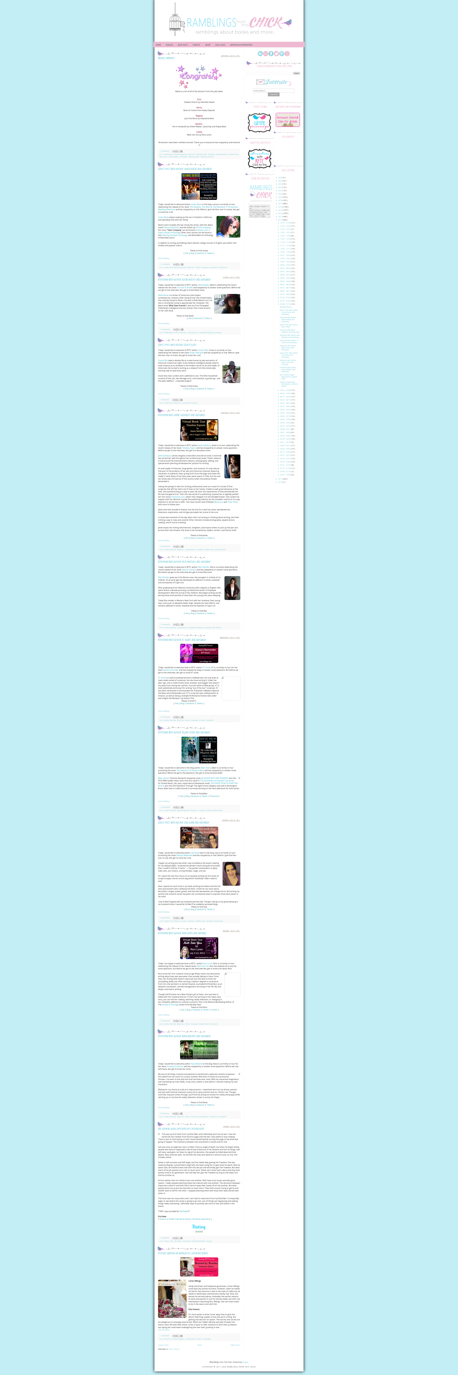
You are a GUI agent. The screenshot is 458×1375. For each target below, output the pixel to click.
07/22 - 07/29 (285, 297)
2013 (280, 216)
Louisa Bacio (196, 204)
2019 (280, 197)
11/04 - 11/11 (285, 249)
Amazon (163, 1219)
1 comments (165, 1336)
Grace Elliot (203, 350)
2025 (280, 177)
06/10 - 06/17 (285, 400)
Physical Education (171, 227)
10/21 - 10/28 (285, 255)
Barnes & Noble (183, 1219)
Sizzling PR (183, 157)
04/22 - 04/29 (285, 423)
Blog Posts (182, 44)
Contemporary (192, 333)
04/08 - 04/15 (285, 429)
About (207, 44)
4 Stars (167, 1241)
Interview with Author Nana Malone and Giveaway (184, 1036)
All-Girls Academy (203, 227)
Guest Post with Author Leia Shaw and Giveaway (183, 822)
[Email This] (173, 151)
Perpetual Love (178, 497)
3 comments (165, 400)
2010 (280, 482)
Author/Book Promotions (241, 44)
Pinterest (214, 796)
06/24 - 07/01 (285, 393)
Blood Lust (218, 502)
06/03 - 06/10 (285, 403)
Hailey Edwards (221, 154)
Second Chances (189, 569)
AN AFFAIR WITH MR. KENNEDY (214, 778)
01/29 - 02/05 (285, 462)
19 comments (165, 1021)
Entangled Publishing (206, 333)
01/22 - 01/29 (285, 465)
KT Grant (206, 667)
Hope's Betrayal (196, 352)
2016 (280, 207)
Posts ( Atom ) (174, 1349)
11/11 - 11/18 (285, 245)
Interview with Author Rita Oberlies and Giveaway (184, 561)
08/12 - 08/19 (285, 288)
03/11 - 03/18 (285, 442)
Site (186, 253)
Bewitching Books (180, 154)
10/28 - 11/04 (285, 252)
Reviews (169, 44)
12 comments (165, 264)
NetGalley (183, 1211)
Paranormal (223, 267)
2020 (280, 194)
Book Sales (220, 44)
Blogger (245, 1362)
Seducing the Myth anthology (174, 235)
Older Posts (235, 1345)
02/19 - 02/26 (285, 452)
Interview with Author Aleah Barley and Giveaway (184, 279)
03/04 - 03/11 (285, 445)
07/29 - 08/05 (285, 294)
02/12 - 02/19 (285, 455)
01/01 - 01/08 (285, 475)
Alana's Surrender (171, 670)
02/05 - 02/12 (285, 458)
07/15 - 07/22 (285, 301)
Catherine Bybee (178, 1339)
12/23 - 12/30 (285, 226)
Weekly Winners (166, 58)
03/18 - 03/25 (285, 439)
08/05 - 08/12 (285, 291)
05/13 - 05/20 (285, 413)
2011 (280, 479)
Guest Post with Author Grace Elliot (177, 345)
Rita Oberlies (203, 567)
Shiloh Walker (174, 157)
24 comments (165, 918)
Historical (194, 403)
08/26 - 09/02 (285, 281)
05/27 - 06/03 (285, 406)
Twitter (209, 253)
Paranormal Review (199, 1241)
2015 (280, 210)
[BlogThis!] (176, 151)
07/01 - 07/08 (285, 390)
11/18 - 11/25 (285, 242)
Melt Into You (203, 966)
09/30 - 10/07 (285, 265)
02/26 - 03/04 (285, 449)
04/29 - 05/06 (285, 419)
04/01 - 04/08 (285, 432)
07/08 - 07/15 (285, 304)
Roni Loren (164, 157)
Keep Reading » (164, 258)
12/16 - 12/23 (285, 229)
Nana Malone (196, 1064)
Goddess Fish (209, 550)
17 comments (165, 624)
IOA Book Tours (233, 154)
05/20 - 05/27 (285, 409)
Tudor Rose (232, 502)
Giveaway (211, 154)
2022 (280, 187)
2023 (280, 184)
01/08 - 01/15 (285, 471)
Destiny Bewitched (184, 855)
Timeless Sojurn (189, 448)
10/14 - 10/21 (285, 258)
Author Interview (180, 333)
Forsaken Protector (175, 1066)
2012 (280, 220)
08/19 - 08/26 (285, 284)
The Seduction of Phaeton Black (190, 770)
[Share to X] (179, 151)
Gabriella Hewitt (201, 154)
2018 (280, 200)
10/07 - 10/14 (285, 262)
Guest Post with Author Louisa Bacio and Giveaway (185, 169)
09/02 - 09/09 (285, 278)
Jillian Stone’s (163, 778)
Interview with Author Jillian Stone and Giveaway (184, 732)
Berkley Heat (169, 154)
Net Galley (178, 1241)
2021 (280, 190)
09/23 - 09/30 (285, 268)
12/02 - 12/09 (285, 236)
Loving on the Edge (170, 1004)
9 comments (165, 1113)
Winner (211, 157)
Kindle (171, 1219)
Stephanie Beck (194, 157)
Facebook (200, 253)
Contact (196, 44)
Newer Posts (164, 1345)
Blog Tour (191, 154)
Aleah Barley (203, 285)
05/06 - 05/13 (285, 416)
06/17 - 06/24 (285, 396)
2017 (280, 203)
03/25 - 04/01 (285, 436)
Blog (192, 388)
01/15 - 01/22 (285, 468)
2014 (280, 213)
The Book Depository (201, 1219)
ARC (172, 1241)
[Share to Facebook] (181, 151)
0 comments (165, 151)
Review (209, 1241)
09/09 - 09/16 (285, 275)
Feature (199, 1339)
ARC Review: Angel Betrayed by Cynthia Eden (181, 1129)
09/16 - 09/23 (285, 271)
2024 (280, 181)
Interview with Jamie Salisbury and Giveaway (181, 415)
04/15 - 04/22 (285, 426)
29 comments (165, 546)
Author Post (168, 267)
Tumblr (214, 1010)
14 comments (165, 329)
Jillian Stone (206, 768)
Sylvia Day (204, 157)
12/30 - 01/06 (285, 223)
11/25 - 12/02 (285, 239)
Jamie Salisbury (204, 445)
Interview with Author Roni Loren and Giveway (182, 933)
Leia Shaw (210, 921)
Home (158, 44)
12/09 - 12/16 (285, 232)
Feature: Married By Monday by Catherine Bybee (183, 1253)
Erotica (197, 267)
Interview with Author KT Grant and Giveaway (182, 640)
